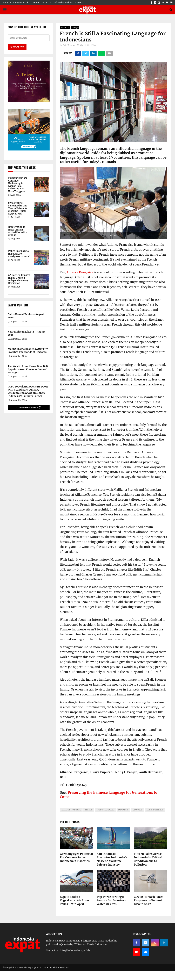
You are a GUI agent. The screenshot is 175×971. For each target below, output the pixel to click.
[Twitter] (145, 942)
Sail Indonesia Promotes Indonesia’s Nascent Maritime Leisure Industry (112, 859)
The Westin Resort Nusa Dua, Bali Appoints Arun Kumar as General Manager (28, 369)
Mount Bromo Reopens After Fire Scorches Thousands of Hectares (28, 350)
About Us (46, 2)
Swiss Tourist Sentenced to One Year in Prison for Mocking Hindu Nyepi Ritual (18, 208)
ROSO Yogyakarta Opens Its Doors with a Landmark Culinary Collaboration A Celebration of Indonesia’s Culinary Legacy (28, 391)
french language (105, 810)
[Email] (145, 952)
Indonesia (123, 810)
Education (65, 27)
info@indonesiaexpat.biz (75, 950)
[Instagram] (155, 942)
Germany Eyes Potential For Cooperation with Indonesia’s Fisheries (76, 857)
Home (36, 2)
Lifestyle (74, 27)
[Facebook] (136, 942)
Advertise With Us (63, 2)
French (88, 810)
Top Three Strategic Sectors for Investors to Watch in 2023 (113, 900)
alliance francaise (71, 810)
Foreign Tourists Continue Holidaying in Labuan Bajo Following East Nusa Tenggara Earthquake (17, 185)
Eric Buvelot (69, 45)
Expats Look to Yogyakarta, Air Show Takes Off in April (74, 900)
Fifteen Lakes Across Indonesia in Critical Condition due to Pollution (148, 859)
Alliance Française (79, 272)
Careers (80, 2)
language (137, 810)
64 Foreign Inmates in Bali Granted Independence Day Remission (19, 279)
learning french (154, 810)
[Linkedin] (164, 942)
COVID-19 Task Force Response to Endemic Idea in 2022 (148, 900)
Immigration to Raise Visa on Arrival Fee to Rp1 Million (17, 231)
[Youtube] (136, 952)
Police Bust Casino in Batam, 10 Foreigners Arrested (19, 254)
